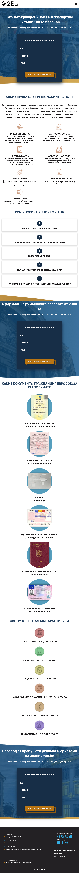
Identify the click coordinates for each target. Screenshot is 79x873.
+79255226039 (11, 846)
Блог (54, 847)
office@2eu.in (9, 834)
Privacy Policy (57, 853)
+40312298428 (11, 840)
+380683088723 (11, 860)
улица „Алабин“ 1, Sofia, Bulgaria (15, 837)
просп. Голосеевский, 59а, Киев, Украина (18, 862)
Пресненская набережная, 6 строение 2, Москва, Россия (23, 849)
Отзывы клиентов (59, 856)
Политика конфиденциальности (64, 850)
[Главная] (8, 4)
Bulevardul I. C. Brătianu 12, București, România (19, 843)
